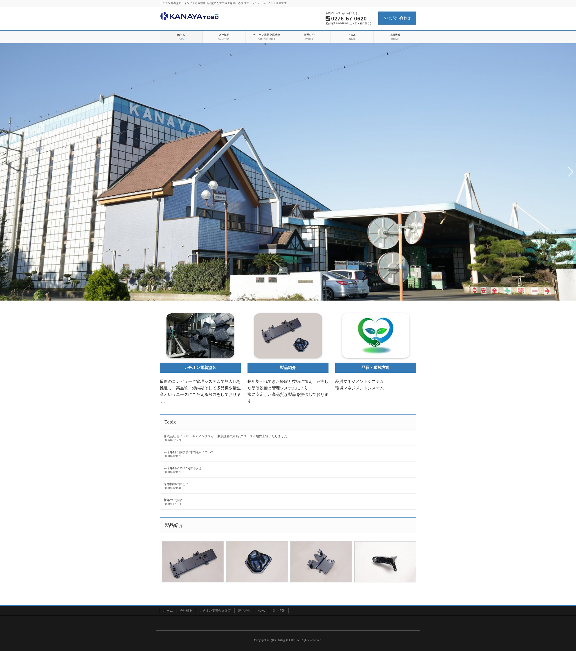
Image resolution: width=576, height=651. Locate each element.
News (261, 610)
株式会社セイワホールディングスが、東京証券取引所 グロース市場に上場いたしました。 (227, 436)
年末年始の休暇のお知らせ (182, 468)
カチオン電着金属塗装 (215, 610)
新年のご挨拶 (173, 500)
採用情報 (278, 610)
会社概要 (186, 610)
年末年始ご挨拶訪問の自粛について (189, 452)
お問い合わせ (400, 18)
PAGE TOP (559, 627)
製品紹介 (244, 610)
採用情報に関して (176, 484)
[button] (284, 296)
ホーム (168, 610)
